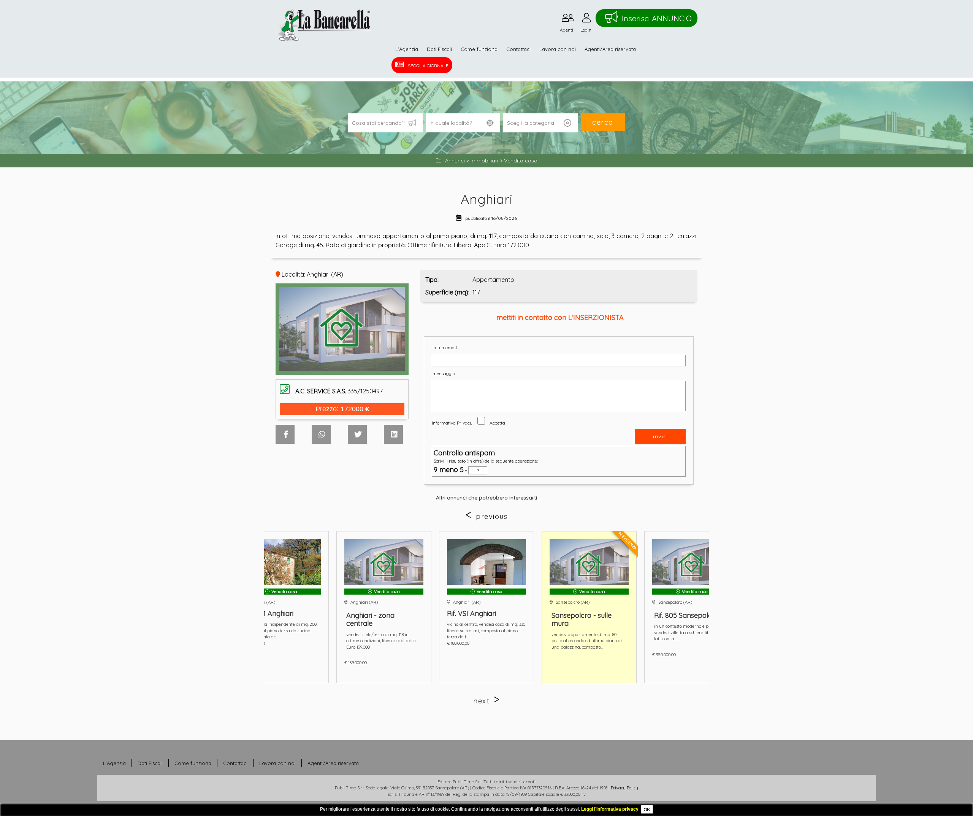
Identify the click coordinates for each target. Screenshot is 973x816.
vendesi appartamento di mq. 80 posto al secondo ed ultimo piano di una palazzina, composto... (485, 641)
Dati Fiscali (439, 49)
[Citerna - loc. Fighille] (692, 562)
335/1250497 (339, 391)
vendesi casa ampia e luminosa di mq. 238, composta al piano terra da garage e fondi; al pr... (692, 630)
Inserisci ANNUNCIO (657, 18)
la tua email (445, 347)
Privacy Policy (624, 788)
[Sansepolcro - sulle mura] (487, 562)
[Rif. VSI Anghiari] (384, 562)
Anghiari (486, 199)
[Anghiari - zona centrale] (282, 562)
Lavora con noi (557, 49)
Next (481, 701)
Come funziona (479, 49)
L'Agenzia (406, 49)
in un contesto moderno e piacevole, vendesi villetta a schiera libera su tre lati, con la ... (589, 632)
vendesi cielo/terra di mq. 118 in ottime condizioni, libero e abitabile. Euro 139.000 (279, 641)
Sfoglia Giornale (428, 65)
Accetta (497, 423)
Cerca (602, 122)
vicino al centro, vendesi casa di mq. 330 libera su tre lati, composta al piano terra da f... (384, 630)
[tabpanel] (384, 607)
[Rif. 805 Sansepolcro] (589, 562)
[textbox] (463, 122)
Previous (491, 516)
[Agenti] (567, 19)
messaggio (444, 373)
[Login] (586, 19)
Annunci (455, 160)
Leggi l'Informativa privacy (610, 809)
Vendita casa (520, 160)
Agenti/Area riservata (610, 49)
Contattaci (518, 49)
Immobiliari (484, 160)
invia (660, 436)
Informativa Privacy (452, 423)
